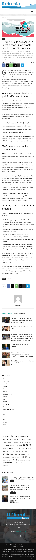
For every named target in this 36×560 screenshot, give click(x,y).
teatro (21, 463)
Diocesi (5, 391)
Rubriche (5, 412)
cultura (27, 445)
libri (13, 451)
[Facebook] (3, 65)
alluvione (14, 436)
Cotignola (12, 445)
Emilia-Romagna (7, 394)
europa (11, 448)
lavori (4, 451)
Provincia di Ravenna (8, 409)
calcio (10, 442)
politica (24, 457)
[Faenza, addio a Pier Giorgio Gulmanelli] (6, 347)
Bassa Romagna (7, 384)
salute (4, 460)
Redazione (5, 62)
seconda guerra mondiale (24, 460)
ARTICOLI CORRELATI (7, 313)
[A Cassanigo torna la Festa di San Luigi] (6, 328)
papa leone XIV (15, 457)
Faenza (8, 17)
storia (15, 463)
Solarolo (5, 417)
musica (6, 454)
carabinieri (16, 442)
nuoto (15, 454)
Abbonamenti (29, 545)
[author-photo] (18, 303)
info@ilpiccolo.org (21, 531)
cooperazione (6, 445)
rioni (29, 457)
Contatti (21, 546)
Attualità (5, 379)
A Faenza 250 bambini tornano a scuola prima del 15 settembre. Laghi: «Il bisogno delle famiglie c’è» (22, 355)
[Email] (15, 65)
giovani (21, 448)
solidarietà (7, 463)
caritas (22, 442)
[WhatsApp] (11, 65)
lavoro (8, 451)
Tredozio (5, 422)
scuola (14, 460)
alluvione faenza (25, 436)
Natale (11, 454)
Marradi (5, 401)
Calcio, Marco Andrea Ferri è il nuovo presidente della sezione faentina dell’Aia (22, 363)
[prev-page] (3, 369)
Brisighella (5, 386)
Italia (4, 399)
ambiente (9, 278)
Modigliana (6, 404)
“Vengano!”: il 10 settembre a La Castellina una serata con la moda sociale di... (20, 498)
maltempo (18, 451)
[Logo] (11, 5)
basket (5, 442)
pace (19, 454)
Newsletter (15, 546)
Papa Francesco (7, 457)
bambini (29, 439)
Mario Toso (24, 451)
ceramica (27, 442)
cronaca (19, 445)
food (15, 448)
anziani (14, 439)
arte (19, 439)
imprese (28, 448)
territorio (26, 463)
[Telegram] (22, 65)
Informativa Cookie (19, 545)
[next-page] (5, 369)
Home (3, 17)
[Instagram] (20, 536)
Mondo (5, 407)
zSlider (4, 424)
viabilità (5, 465)
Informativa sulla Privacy (8, 545)
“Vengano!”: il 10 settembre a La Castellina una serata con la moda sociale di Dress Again (21, 320)
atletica (23, 439)
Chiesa (4, 389)
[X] (7, 65)
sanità (8, 460)
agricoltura (6, 436)
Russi (4, 414)
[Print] (18, 65)
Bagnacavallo (6, 381)
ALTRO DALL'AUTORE (19, 313)
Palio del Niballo (25, 454)
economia (5, 448)
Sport (3, 365)
